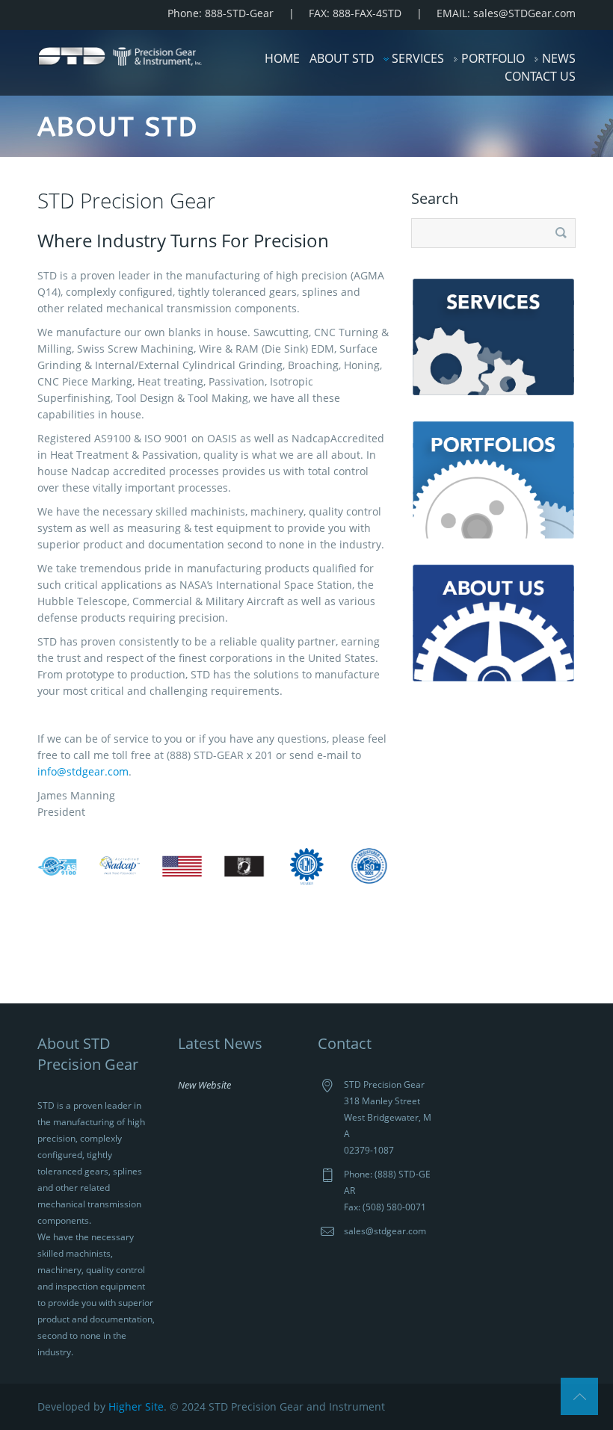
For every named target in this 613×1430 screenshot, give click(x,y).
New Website (204, 1085)
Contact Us (540, 76)
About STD (342, 58)
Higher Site (136, 1406)
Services (418, 58)
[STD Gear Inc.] (119, 55)
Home (282, 58)
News (559, 58)
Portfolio (493, 58)
